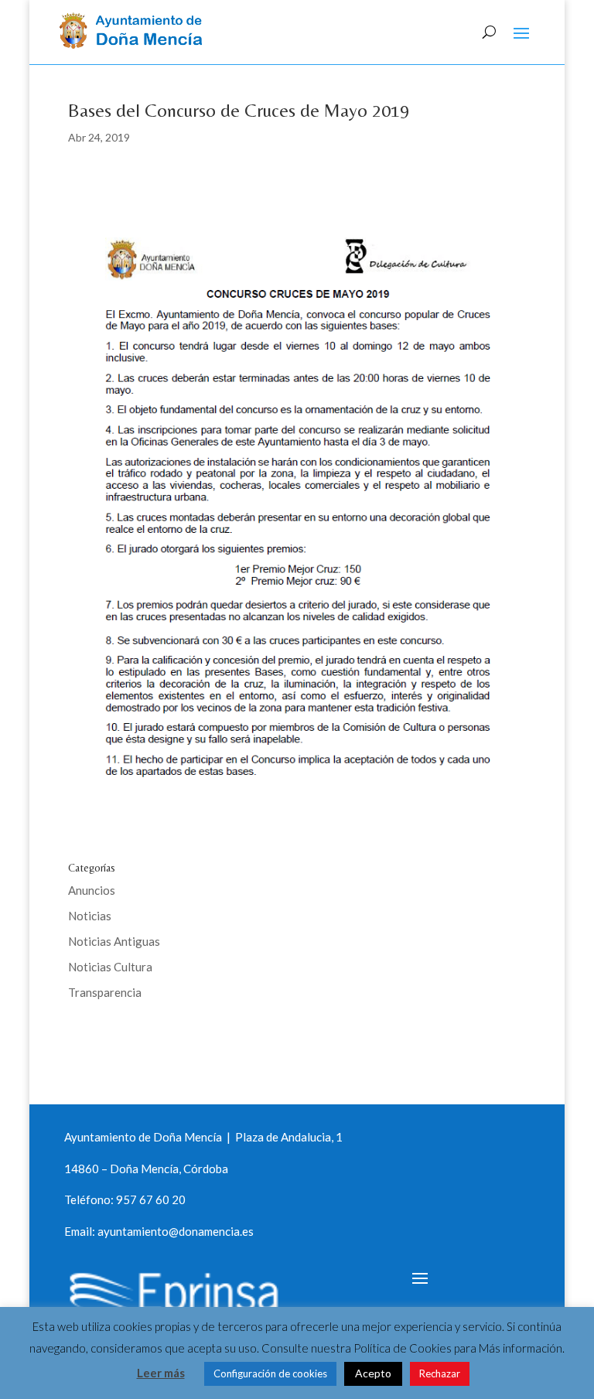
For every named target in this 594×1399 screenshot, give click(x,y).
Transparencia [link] (105, 992)
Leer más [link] (161, 1373)
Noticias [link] (89, 916)
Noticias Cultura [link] (110, 967)
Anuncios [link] (91, 890)
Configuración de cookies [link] (270, 1373)
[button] (521, 32)
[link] (136, 44)
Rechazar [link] (439, 1373)
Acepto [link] (373, 1373)
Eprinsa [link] (126, 1042)
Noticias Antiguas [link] (114, 941)
